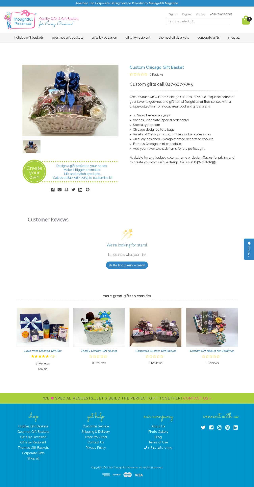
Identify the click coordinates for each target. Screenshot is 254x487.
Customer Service (96, 426)
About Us (158, 426)
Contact (200, 14)
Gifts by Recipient (137, 37)
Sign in (173, 14)
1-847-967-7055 (159, 448)
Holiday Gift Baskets (29, 37)
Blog (158, 437)
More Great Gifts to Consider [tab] (127, 296)
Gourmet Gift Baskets (67, 37)
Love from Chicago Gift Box (42, 350)
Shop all (234, 37)
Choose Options (42, 330)
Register (187, 14)
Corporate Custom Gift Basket (155, 350)
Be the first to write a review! (127, 265)
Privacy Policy (96, 448)
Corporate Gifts (208, 37)
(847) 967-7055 (222, 14)
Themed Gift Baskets (174, 37)
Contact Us (196, 398)
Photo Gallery (158, 432)
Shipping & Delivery (96, 432)
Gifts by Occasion (104, 37)
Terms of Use (158, 442)
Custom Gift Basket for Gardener (212, 350)
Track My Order (96, 437)
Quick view (43, 323)
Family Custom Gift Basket (99, 350)
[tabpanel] (43, 339)
